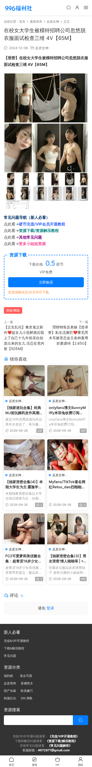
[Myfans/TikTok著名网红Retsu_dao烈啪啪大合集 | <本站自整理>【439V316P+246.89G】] (67, 454)
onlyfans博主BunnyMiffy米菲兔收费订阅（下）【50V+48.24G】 (67, 410)
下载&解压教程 (14, 648)
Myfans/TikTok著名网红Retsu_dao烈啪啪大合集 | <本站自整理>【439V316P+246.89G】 (67, 485)
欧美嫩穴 (27, 691)
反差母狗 (10, 683)
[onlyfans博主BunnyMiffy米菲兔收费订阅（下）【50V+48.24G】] (67, 380)
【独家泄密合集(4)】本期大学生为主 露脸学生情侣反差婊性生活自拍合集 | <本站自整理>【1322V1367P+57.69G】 (24, 485)
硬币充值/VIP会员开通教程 (42, 224)
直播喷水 (27, 683)
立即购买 (46, 282)
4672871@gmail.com (54, 750)
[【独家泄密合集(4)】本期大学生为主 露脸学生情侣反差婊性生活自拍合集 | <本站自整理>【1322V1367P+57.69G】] (24, 454)
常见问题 (10, 656)
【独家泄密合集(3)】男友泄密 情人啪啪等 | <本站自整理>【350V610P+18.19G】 (67, 559)
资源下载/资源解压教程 (39, 230)
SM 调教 (26, 698)
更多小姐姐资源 (32, 243)
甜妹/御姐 (13, 310)
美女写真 (26, 676)
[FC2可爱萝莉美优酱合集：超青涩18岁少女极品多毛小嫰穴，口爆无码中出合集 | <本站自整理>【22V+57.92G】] (24, 528)
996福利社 (18, 7)
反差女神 (42, 48)
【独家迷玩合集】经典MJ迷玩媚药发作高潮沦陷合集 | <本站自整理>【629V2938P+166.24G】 (24, 410)
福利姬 (9, 676)
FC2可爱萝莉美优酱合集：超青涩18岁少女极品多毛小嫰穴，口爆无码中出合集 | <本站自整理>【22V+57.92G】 (24, 559)
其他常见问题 (30, 237)
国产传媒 (10, 691)
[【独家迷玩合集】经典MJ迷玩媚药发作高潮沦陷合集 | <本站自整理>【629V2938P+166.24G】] (24, 380)
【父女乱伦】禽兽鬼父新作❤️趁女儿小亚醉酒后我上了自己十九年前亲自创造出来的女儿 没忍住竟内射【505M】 (24, 338)
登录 (50, 608)
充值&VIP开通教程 (16, 641)
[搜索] (68, 7)
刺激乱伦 (10, 698)
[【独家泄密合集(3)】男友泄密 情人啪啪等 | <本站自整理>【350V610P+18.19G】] (67, 528)
